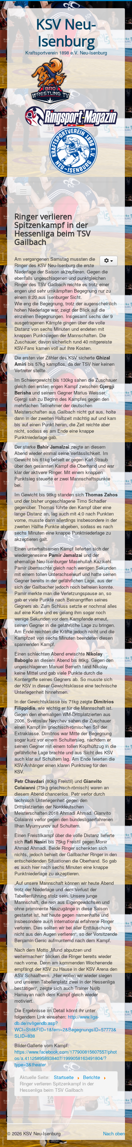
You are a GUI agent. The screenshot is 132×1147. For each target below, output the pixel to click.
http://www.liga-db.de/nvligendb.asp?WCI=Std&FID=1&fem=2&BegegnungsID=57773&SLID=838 (65, 1026)
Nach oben (114, 1133)
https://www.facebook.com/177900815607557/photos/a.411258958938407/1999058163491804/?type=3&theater (65, 1058)
